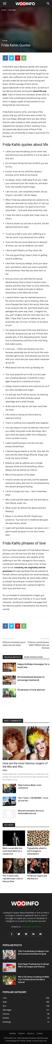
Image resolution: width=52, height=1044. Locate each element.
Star (4, 759)
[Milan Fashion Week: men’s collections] (9, 788)
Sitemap (13, 1033)
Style (5, 845)
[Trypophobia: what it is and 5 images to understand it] (38, 838)
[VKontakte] (33, 934)
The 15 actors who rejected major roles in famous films (13, 878)
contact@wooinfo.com (31, 926)
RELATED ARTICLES (12, 657)
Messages (12, 10)
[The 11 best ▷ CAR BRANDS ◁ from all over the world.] (9, 801)
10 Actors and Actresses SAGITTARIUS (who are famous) (38, 645)
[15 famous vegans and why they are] (38, 866)
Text (29, 845)
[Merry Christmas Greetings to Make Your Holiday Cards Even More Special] (9, 980)
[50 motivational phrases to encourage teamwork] (9, 680)
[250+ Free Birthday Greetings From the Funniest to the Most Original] (9, 954)
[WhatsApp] (23, 58)
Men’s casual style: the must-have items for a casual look (12, 851)
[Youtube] (40, 934)
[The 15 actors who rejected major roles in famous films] (14, 866)
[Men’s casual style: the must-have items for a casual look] (14, 838)
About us (30, 1033)
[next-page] (8, 702)
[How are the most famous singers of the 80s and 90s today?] (26, 743)
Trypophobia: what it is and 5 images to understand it (37, 851)
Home (3, 10)
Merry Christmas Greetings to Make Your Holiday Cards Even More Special (33, 979)
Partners (21, 1033)
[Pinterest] (17, 58)
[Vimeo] (26, 934)
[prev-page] (4, 702)
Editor (5, 770)
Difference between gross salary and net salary (14, 643)
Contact (39, 1033)
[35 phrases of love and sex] (9, 692)
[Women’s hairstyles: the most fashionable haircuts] (9, 814)
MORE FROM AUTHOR (33, 657)
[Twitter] (11, 58)
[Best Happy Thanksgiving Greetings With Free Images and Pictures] (9, 967)
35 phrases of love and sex (31, 689)
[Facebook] (5, 58)
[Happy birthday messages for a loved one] (9, 667)
